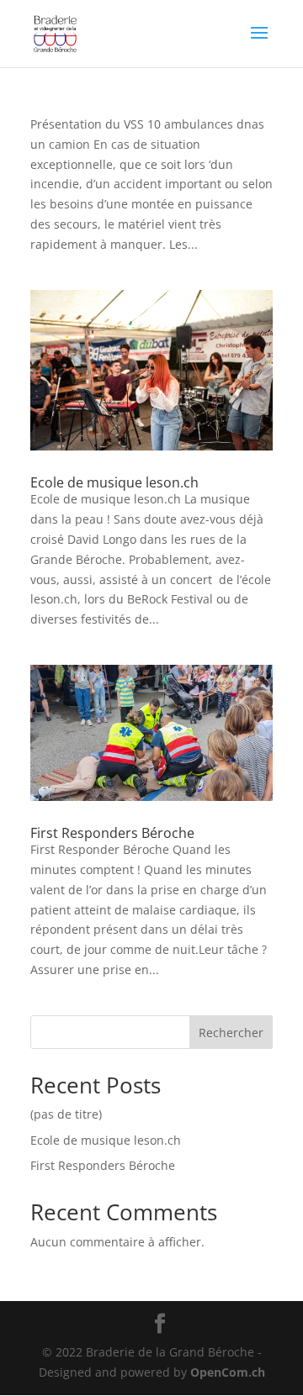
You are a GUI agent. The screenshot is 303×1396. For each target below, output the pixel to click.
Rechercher (231, 1032)
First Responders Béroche (112, 833)
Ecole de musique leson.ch (114, 482)
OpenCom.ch (227, 1372)
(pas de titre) (66, 1114)
